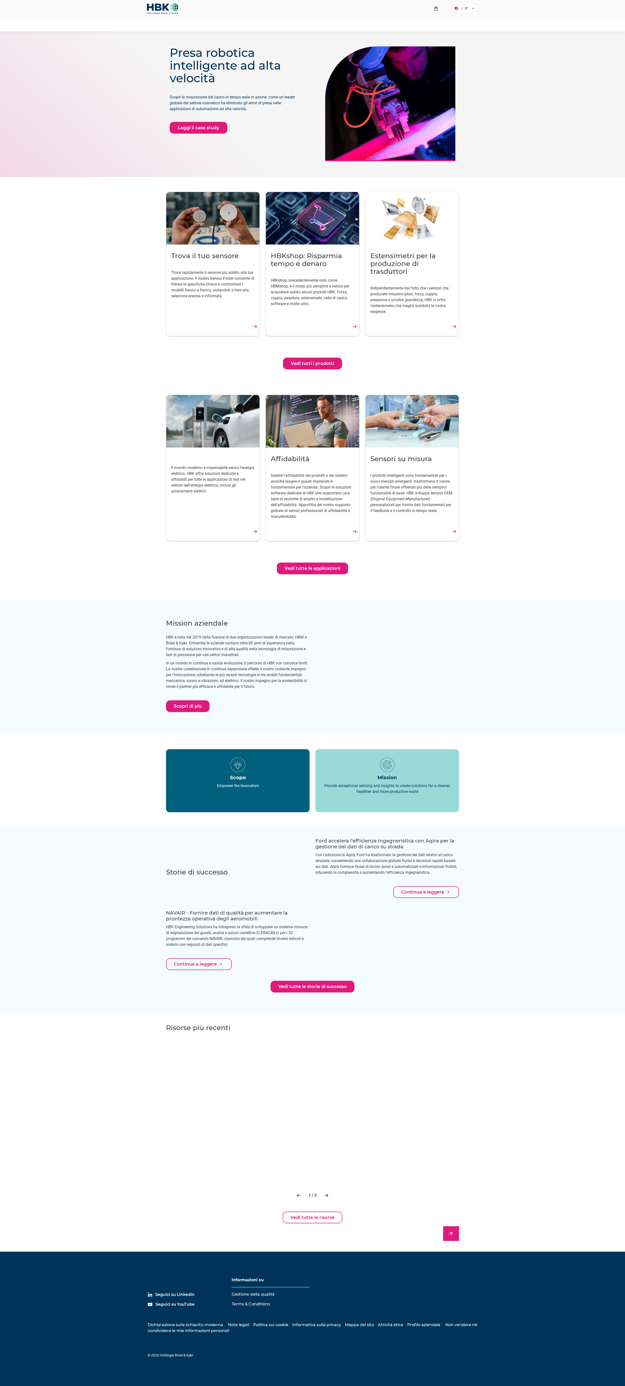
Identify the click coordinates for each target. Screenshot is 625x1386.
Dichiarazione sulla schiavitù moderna (185, 1324)
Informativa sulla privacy (316, 1324)
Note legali (238, 1324)
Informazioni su (248, 1280)
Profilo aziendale (423, 1324)
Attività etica (390, 1324)
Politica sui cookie (270, 1324)
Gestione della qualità (253, 1294)
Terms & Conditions (251, 1304)
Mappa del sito (359, 1324)
